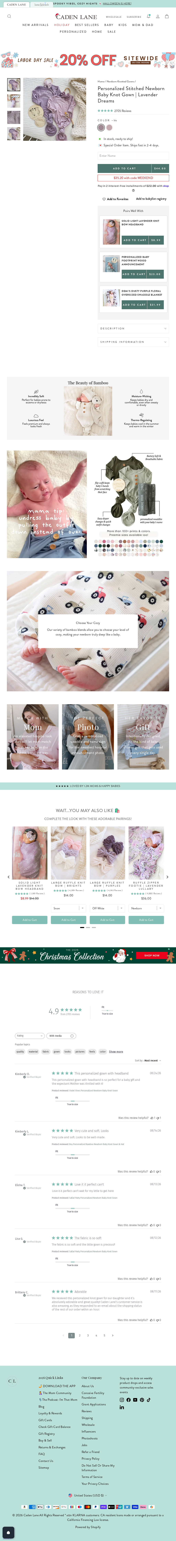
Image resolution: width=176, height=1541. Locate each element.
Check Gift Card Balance (54, 1427)
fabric (46, 1051)
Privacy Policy (91, 1458)
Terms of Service (92, 1477)
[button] (54, 80)
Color (107, 120)
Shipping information (122, 342)
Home (97, 32)
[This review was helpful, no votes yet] (151, 1171)
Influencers (89, 1431)
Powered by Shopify (88, 1527)
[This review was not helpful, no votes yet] (157, 1171)
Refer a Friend (91, 1452)
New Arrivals (36, 25)
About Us (88, 1386)
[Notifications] (148, 16)
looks (67, 1051)
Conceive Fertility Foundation (93, 1395)
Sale (112, 32)
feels (92, 1051)
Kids (123, 25)
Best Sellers (87, 25)
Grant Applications (94, 1404)
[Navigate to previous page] (63, 1335)
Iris (101, 127)
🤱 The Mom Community (55, 1393)
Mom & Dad (142, 25)
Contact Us (45, 1461)
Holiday (62, 25)
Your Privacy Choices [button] (95, 1484)
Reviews (87, 1411)
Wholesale (114, 17)
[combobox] (30, 1036)
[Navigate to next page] (112, 1335)
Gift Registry (46, 1434)
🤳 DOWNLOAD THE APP (56, 1386)
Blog (41, 1406)
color (103, 1051)
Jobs (84, 1445)
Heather (109, 127)
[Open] (8, 1532)
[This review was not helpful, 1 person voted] (158, 1118)
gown (57, 1051)
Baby (108, 25)
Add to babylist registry (151, 198)
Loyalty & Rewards (50, 1413)
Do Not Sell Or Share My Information (98, 1467)
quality (20, 1051)
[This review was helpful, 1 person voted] (152, 1118)
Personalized (73, 32)
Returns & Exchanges (51, 1447)
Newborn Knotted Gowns (120, 81)
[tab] (16, 4)
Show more (116, 1051)
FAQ (41, 1454)
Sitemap (43, 1467)
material (33, 1051)
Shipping (87, 1418)
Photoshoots (90, 1438)
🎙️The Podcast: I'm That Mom (57, 1399)
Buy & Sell (45, 1440)
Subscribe (134, 17)
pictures (80, 1051)
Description (112, 328)
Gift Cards (45, 1420)
